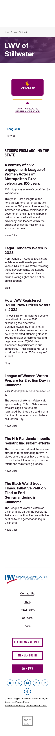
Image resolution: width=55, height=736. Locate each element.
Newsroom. (27, 609)
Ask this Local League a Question (27, 110)
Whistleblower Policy (15, 705)
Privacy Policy (22, 702)
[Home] (26, 579)
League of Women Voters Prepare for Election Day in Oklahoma (27, 380)
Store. (27, 626)
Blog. (27, 601)
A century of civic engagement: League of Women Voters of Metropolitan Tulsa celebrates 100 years (25, 174)
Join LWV (27, 669)
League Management (27, 642)
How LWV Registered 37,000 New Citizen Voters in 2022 (27, 305)
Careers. (27, 617)
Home (7, 32)
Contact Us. (27, 593)
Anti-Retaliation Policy (36, 705)
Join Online (27, 88)
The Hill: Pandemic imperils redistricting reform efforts (27, 440)
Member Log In (27, 655)
